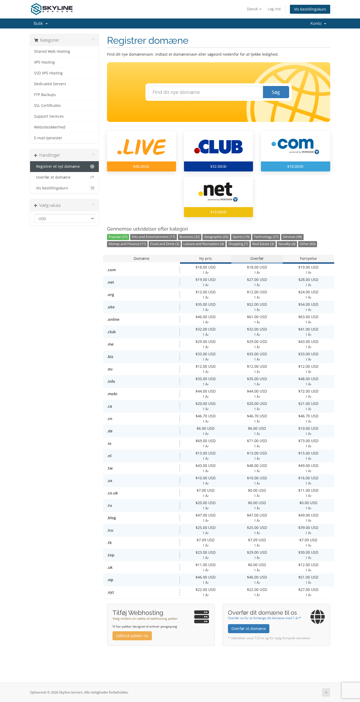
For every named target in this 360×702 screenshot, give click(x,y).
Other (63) (307, 244)
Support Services (49, 116)
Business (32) (189, 237)
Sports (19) (241, 237)
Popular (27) (118, 237)
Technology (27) (266, 237)
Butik (39, 23)
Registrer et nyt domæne (57, 166)
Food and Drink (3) (164, 244)
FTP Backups (45, 94)
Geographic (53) (216, 237)
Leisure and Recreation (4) (203, 244)
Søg (276, 92)
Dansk (253, 8)
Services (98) (292, 237)
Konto (317, 23)
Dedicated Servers (50, 84)
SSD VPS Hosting (48, 73)
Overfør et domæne (52, 177)
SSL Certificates (47, 105)
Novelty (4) (286, 244)
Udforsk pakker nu (132, 635)
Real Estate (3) (263, 244)
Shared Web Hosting (52, 51)
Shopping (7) (238, 244)
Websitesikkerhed (49, 127)
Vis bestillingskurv (310, 9)
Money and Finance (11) (127, 244)
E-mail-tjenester (48, 138)
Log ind (274, 8)
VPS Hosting (44, 62)
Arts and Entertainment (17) (153, 237)
